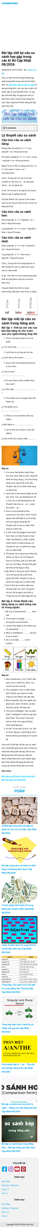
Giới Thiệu (6, 1181)
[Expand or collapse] (34, 128)
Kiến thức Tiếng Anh (10, 1185)
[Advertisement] (19, 30)
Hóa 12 (5, 1193)
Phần (19, 789)
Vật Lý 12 (5, 1189)
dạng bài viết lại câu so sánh (22, 85)
